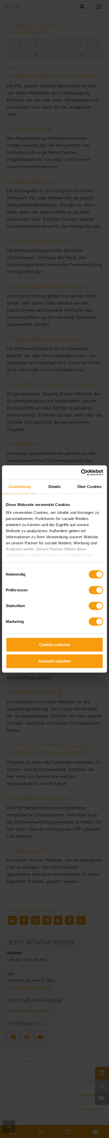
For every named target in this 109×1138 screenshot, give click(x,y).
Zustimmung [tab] (19, 486)
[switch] (96, 590)
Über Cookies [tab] (89, 486)
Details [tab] (54, 486)
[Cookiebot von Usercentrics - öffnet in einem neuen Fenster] (81, 472)
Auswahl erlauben (54, 661)
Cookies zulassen (54, 644)
